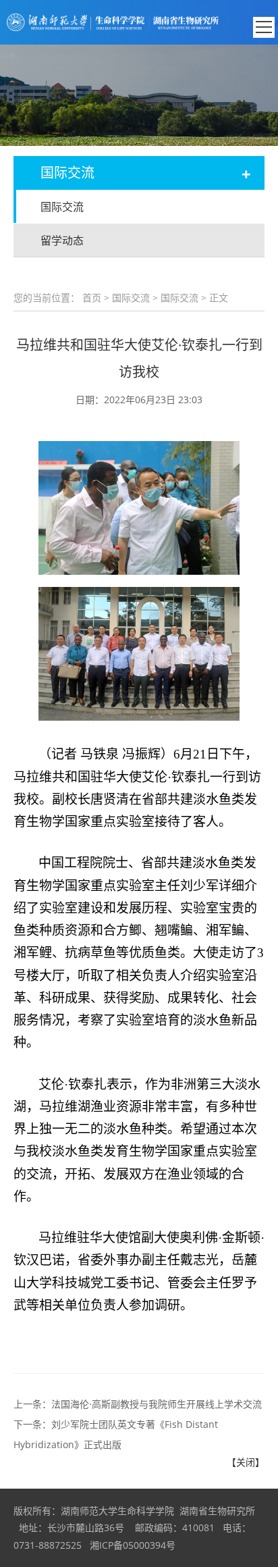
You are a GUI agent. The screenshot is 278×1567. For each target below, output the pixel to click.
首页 (91, 297)
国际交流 (62, 206)
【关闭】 (246, 1462)
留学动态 (62, 240)
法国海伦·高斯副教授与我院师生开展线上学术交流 (156, 1403)
